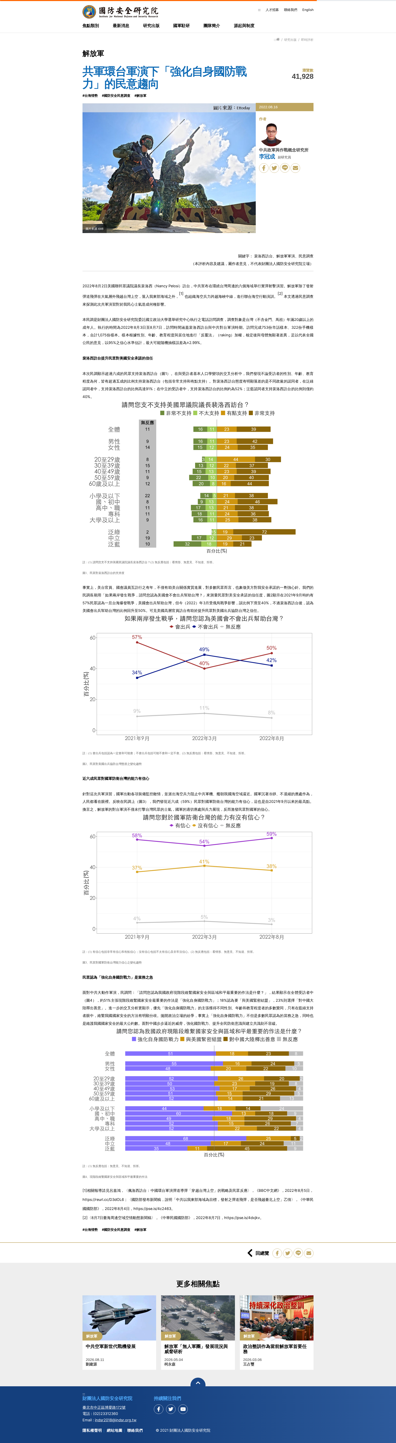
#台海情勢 (90, 95)
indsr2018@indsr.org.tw (116, 1420)
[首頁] (278, 39)
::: (259, 10)
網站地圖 (115, 1430)
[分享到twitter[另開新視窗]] (171, 1409)
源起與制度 (244, 26)
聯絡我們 (290, 10)
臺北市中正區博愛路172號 (104, 1407)
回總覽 (262, 1253)
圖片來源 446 (95, 228)
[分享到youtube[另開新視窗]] (183, 1409)
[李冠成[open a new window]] (271, 135)
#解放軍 (140, 95)
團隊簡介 (212, 26)
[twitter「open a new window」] (274, 168)
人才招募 (272, 10)
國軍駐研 (181, 26)
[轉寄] (295, 168)
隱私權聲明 (92, 1430)
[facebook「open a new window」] (264, 168)
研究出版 (151, 26)
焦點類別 (90, 26)
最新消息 (121, 26)
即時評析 (307, 40)
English (308, 10)
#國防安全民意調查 (116, 95)
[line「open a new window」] (285, 168)
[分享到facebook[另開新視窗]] (158, 1409)
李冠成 (267, 156)
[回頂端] (198, 1385)
